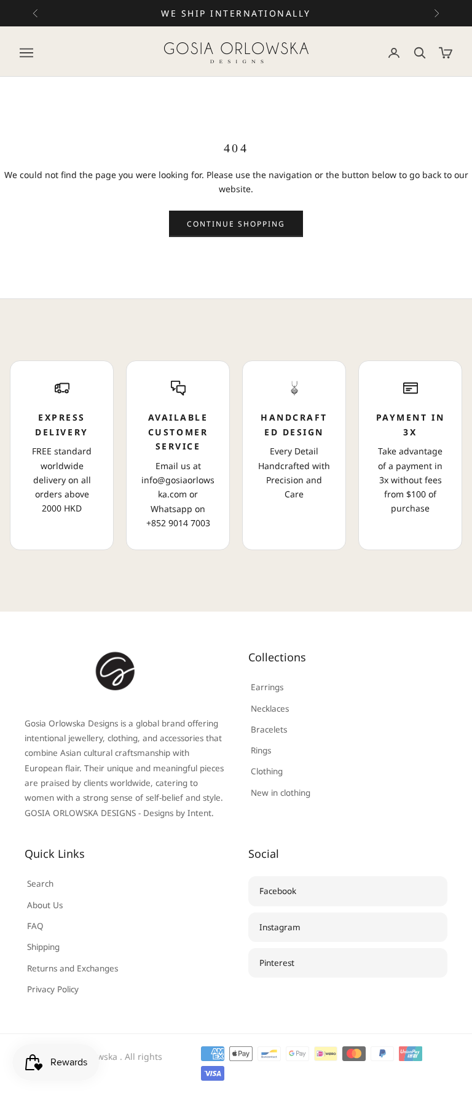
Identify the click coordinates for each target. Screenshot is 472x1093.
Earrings (267, 687)
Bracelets (269, 729)
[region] (236, 455)
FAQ (35, 926)
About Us (45, 905)
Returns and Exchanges (72, 968)
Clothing (267, 771)
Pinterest (276, 962)
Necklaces (270, 708)
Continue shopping (236, 224)
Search (40, 883)
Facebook (277, 891)
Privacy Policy (53, 989)
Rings (261, 750)
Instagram (280, 927)
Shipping (43, 946)
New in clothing (280, 792)
